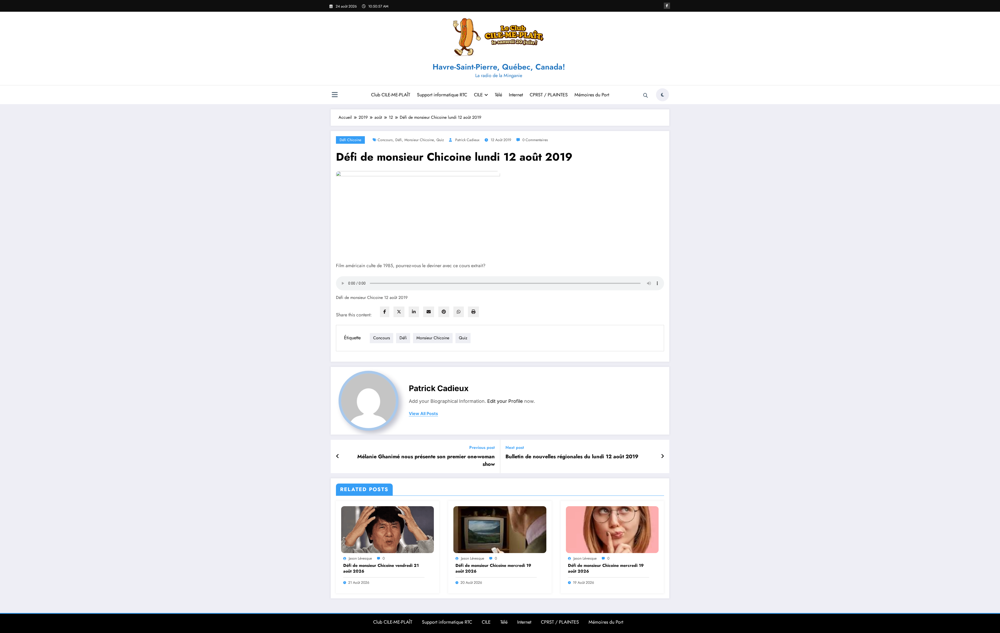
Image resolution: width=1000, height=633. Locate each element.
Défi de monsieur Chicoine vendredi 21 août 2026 (381, 568)
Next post (514, 447)
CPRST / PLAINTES (549, 94)
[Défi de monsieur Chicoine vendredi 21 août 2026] (387, 529)
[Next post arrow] (662, 456)
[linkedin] (414, 311)
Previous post (482, 447)
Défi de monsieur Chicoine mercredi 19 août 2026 (493, 568)
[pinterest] (443, 311)
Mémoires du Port (591, 94)
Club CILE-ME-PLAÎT (390, 94)
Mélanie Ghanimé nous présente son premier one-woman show (426, 460)
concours (385, 139)
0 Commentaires (535, 139)
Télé (498, 94)
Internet (516, 94)
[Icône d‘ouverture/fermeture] (335, 95)
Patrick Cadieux (467, 139)
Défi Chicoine (350, 139)
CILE (478, 94)
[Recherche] (645, 95)
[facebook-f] (667, 6)
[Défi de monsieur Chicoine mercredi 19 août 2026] (499, 529)
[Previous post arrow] (337, 456)
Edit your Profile (505, 401)
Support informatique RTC (442, 94)
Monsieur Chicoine (419, 139)
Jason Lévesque (360, 558)
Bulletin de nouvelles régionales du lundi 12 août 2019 (571, 456)
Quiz (440, 139)
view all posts (423, 413)
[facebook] (384, 311)
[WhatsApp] (458, 311)
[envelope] (428, 311)
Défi (398, 139)
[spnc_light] (662, 94)
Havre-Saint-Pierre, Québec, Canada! (499, 66)
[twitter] (398, 311)
